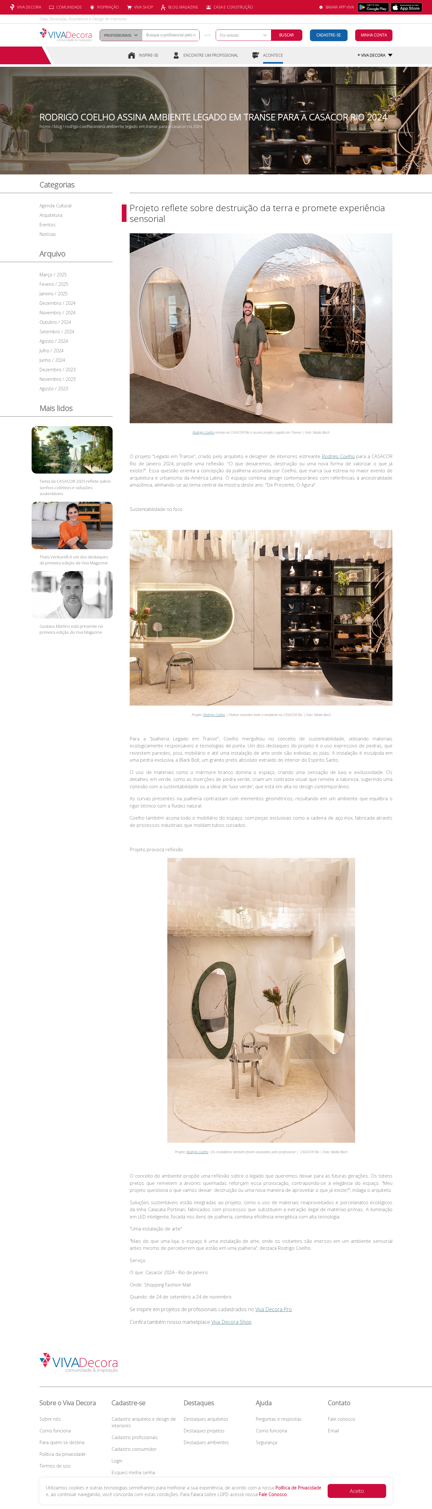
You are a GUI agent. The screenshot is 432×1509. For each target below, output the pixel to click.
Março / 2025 (53, 275)
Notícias (48, 234)
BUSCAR (286, 35)
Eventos (48, 225)
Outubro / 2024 (55, 322)
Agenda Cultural (55, 206)
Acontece (273, 55)
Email (333, 1431)
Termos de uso (55, 1466)
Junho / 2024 (52, 360)
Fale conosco (341, 1419)
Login (117, 1461)
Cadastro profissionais (135, 1437)
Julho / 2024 (52, 351)
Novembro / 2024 (58, 313)
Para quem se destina (62, 1442)
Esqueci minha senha (133, 1472)
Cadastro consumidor (134, 1449)
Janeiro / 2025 (54, 294)
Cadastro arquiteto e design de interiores (144, 1422)
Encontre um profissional (210, 55)
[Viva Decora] (66, 35)
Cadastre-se (328, 35)
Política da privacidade (63, 1454)
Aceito (357, 1490)
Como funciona (55, 1431)
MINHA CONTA (374, 35)
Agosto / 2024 (54, 341)
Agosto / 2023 (54, 389)
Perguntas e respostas (279, 1419)
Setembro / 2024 (57, 332)
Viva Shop (143, 7)
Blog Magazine (183, 7)
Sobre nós (50, 1419)
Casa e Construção (233, 7)
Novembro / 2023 (58, 379)
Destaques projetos (204, 1431)
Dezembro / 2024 (58, 303)
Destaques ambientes (206, 1442)
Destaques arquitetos (206, 1419)
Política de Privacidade (298, 1488)
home (45, 126)
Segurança (266, 1442)
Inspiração (108, 7)
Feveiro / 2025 (54, 284)
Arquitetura (51, 215)
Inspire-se (148, 55)
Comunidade (69, 7)
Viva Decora (29, 7)
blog (58, 126)
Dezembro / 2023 (58, 370)
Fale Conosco (273, 1494)
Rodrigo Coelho (338, 456)
